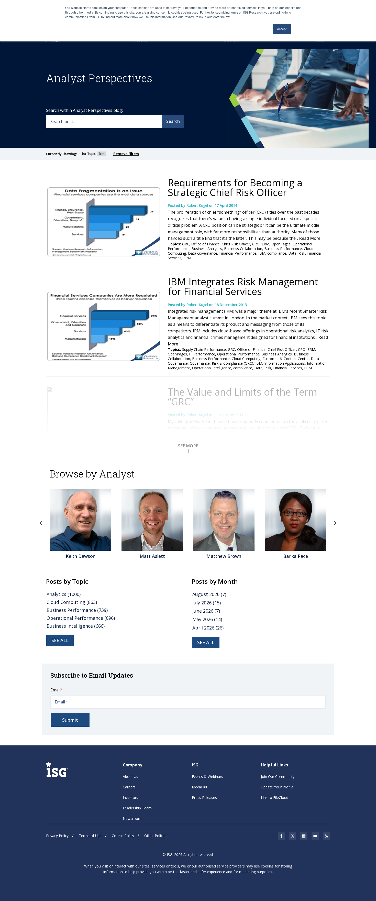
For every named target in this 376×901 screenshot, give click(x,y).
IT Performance (202, 354)
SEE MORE (188, 446)
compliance (276, 253)
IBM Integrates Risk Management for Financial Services (243, 286)
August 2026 (209, 594)
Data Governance (202, 253)
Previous (40, 523)
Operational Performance (238, 354)
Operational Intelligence (211, 367)
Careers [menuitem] (129, 787)
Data (292, 253)
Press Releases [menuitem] (204, 797)
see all (60, 640)
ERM (265, 244)
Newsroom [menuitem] (132, 818)
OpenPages (281, 244)
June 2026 (206, 611)
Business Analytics (207, 248)
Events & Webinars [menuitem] (207, 776)
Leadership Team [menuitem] (137, 808)
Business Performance (283, 248)
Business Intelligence (76, 626)
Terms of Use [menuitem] (90, 835)
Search (173, 121)
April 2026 (208, 628)
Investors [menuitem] (130, 797)
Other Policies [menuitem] (155, 835)
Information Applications (284, 363)
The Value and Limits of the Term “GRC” (242, 396)
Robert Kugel (197, 205)
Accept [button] (281, 29)
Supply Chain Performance (204, 349)
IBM (261, 253)
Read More (309, 238)
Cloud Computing (246, 358)
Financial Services (287, 367)
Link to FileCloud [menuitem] (274, 797)
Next (335, 523)
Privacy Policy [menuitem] (57, 835)
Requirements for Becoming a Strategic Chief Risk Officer (235, 187)
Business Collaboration (243, 248)
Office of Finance (205, 244)
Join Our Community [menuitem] (277, 776)
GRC (185, 244)
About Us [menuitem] (130, 776)
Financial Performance (237, 253)
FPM (187, 257)
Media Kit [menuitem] (199, 787)
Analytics (64, 594)
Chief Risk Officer (236, 244)
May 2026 (207, 619)
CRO (256, 244)
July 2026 (206, 603)
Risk (301, 253)
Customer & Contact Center (285, 358)
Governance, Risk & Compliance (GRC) (221, 363)
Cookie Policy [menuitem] (123, 835)
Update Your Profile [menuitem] (277, 787)
